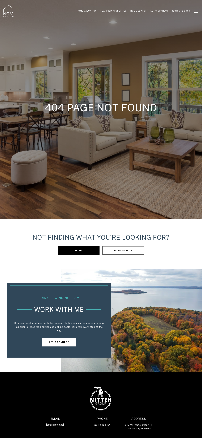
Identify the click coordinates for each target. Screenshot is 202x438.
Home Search (123, 250)
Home (79, 250)
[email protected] (55, 424)
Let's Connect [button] (59, 342)
